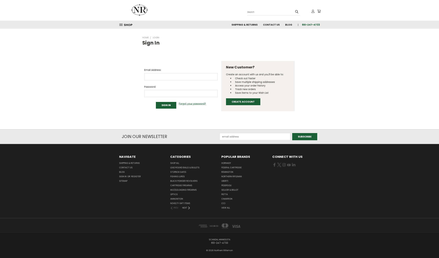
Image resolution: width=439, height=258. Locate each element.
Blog (288, 24)
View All (225, 207)
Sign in (123, 176)
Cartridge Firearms (181, 185)
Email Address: (152, 70)
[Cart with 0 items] (319, 11)
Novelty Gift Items (180, 203)
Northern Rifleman (231, 176)
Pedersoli (226, 185)
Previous (430, 247)
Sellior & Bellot (229, 189)
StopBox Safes (178, 172)
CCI (223, 203)
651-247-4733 (311, 24)
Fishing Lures (177, 176)
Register (136, 176)
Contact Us (271, 24)
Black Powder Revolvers (184, 180)
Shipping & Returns (245, 24)
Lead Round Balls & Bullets (184, 167)
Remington (227, 172)
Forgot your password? (192, 103)
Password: (150, 87)
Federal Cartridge (231, 167)
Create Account (243, 101)
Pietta (224, 194)
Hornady (226, 163)
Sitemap (123, 180)
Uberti (224, 180)
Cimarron (226, 198)
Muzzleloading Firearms (183, 189)
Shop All (174, 163)
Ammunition (176, 198)
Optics (174, 194)
